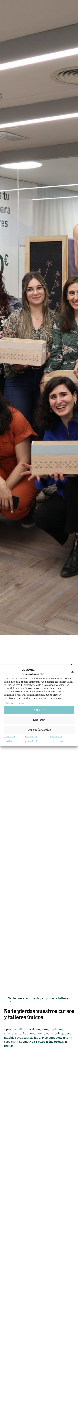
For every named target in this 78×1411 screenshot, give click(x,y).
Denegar (39, 719)
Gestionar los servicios (18, 703)
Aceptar (39, 709)
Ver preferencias (39, 729)
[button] (72, 672)
